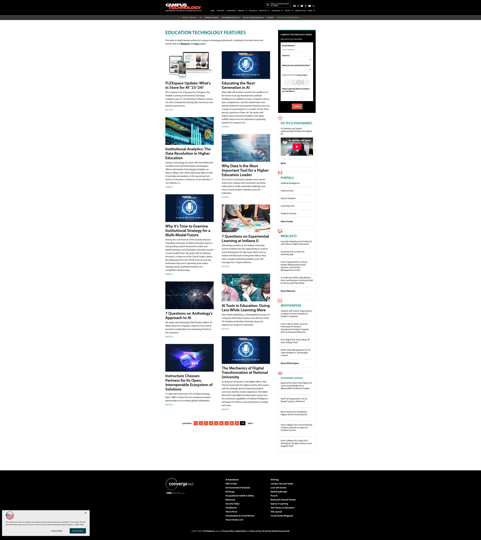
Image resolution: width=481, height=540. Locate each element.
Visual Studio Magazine (282, 515)
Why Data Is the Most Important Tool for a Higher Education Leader (245, 170)
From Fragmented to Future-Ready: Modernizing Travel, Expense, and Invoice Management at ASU (294, 265)
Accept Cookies (77, 531)
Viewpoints (231, 11)
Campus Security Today (282, 483)
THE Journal (276, 511)
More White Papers (290, 363)
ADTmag (275, 479)
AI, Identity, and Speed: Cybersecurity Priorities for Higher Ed (296, 131)
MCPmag (229, 491)
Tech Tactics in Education (282, 507)
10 (242, 423)
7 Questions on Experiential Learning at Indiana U (245, 238)
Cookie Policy (240, 531)
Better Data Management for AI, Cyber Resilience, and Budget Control (296, 352)
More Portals (287, 221)
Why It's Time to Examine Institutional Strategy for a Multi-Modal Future (187, 230)
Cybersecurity (287, 190)
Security (270, 17)
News (213, 11)
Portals (287, 177)
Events (288, 11)
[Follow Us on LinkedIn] (294, 5)
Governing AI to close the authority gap (293, 253)
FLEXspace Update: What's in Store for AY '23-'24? (188, 85)
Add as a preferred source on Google (280, 4)
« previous (187, 423)
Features (220, 11)
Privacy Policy (302, 75)
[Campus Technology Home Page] (183, 7)
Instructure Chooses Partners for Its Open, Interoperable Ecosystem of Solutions (189, 382)
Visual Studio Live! (234, 519)
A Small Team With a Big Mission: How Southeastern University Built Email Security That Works (297, 280)
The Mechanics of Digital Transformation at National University (245, 372)
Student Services (288, 213)
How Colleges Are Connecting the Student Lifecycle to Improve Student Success (296, 427)
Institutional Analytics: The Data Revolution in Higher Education (188, 153)
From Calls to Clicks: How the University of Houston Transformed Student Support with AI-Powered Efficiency (295, 327)
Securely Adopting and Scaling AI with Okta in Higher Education (296, 243)
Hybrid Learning (211, 17)
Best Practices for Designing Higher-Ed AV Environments (294, 413)
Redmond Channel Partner (283, 499)
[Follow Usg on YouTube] (309, 6)
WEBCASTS (289, 236)
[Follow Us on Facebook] (306, 6)
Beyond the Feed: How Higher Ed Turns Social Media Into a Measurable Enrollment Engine (296, 386)
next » (251, 423)
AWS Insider (231, 483)
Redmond (230, 499)
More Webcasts (288, 290)
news (196, 43)
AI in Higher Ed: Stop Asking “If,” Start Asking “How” (295, 341)
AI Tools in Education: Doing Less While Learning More (246, 307)
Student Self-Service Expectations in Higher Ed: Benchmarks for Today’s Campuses (296, 313)
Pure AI (274, 495)
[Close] (85, 513)
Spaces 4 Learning (279, 503)
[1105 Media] (180, 507)
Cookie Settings (56, 531)
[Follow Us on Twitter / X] (298, 6)
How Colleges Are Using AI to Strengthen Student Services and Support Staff (296, 443)
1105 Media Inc (208, 531)
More (310, 11)
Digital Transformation (253, 17)
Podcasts (263, 11)
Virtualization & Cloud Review (239, 515)
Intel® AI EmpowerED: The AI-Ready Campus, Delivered (294, 400)
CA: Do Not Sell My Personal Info (275, 531)
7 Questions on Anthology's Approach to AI (189, 315)
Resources (276, 11)
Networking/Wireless (231, 17)
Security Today (232, 503)
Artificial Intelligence (290, 183)
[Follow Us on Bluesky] (302, 6)
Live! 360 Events (278, 487)
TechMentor (231, 507)
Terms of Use (255, 531)
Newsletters (300, 11)
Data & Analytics (288, 198)
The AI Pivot (231, 511)
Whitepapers (291, 305)
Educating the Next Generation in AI (238, 85)
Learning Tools (287, 205)
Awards (241, 11)
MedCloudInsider (279, 491)
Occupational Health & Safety (239, 495)
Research (253, 11)
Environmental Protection (237, 487)
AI (200, 17)
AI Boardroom (232, 479)
